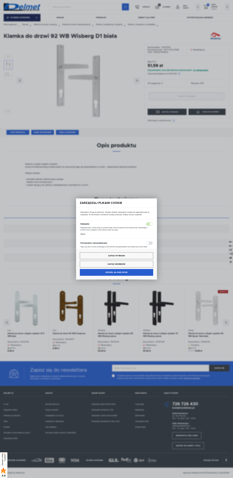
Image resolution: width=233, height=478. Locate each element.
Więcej (82, 234)
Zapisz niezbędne (116, 264)
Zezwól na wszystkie (116, 272)
